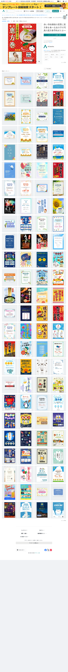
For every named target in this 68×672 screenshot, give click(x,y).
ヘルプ (65, 1)
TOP (45, 50)
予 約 (51, 57)
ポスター (51, 42)
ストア (46, 57)
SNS (59, 1)
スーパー (62, 54)
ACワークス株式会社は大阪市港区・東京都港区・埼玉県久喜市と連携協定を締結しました (35, 1)
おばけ (46, 59)
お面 (61, 57)
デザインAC (37, 552)
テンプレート (18, 11)
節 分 (57, 54)
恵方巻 (52, 54)
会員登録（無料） (6, 21)
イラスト (56, 57)
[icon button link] (60, 11)
